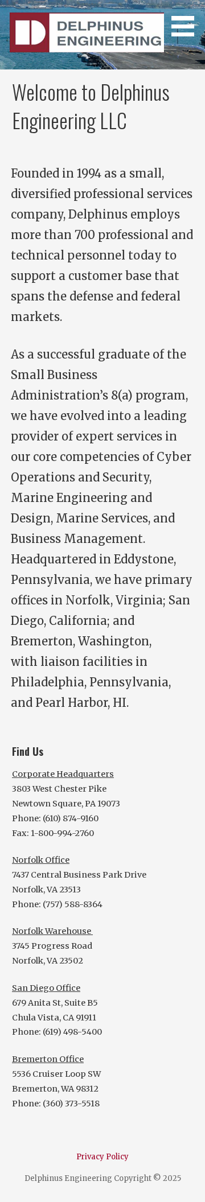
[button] (187, 20)
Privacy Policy (102, 1157)
